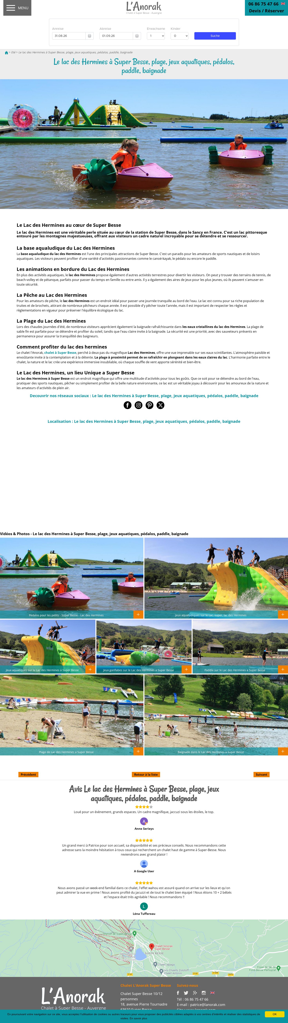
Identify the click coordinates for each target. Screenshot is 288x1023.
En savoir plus (138, 1018)
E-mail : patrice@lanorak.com (201, 1004)
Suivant (261, 774)
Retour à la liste (146, 774)
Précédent (28, 774)
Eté (13, 52)
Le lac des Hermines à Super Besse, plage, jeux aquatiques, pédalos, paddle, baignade (75, 52)
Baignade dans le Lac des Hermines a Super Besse (211, 752)
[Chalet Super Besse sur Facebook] (180, 992)
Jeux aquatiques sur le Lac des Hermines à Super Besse (42, 670)
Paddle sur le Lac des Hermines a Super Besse (235, 670)
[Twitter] (188, 992)
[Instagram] (206, 992)
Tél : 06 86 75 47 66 (192, 999)
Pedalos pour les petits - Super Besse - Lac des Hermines (66, 615)
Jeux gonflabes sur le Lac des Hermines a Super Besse (138, 670)
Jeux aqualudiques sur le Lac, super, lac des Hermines (210, 615)
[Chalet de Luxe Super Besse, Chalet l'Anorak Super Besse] (6, 52)
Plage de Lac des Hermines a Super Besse (66, 752)
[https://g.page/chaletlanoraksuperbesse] (197, 992)
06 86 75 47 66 (263, 4)
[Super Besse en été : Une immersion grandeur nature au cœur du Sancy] (73, 999)
